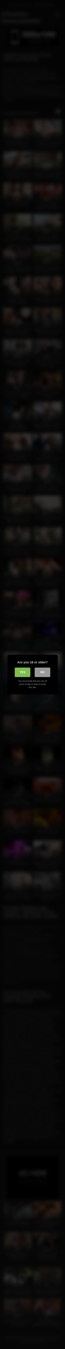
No (42, 672)
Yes (22, 672)
